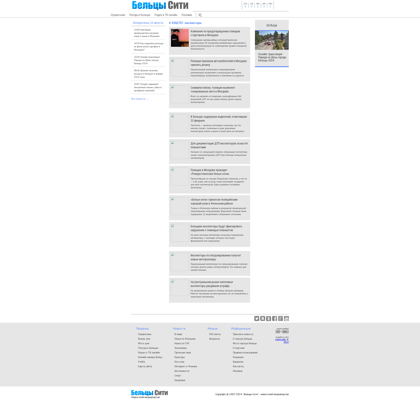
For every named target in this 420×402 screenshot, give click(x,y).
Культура (179, 357)
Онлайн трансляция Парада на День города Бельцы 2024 (272, 57)
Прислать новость (243, 334)
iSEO (286, 342)
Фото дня (143, 343)
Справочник (118, 15)
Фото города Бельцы (245, 343)
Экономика (180, 347)
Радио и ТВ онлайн (166, 15)
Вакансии (238, 361)
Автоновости (181, 370)
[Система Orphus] (282, 334)
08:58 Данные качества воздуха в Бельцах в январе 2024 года (148, 73)
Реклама (186, 15)
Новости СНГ (181, 343)
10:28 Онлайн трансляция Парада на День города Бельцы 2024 (147, 60)
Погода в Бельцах (139, 15)
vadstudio (280, 339)
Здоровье (179, 380)
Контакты (238, 366)
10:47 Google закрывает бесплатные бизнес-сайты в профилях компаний (148, 87)
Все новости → (140, 98)
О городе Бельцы (242, 338)
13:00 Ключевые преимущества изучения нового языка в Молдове (146, 33)
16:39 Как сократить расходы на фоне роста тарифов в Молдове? (148, 46)
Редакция (238, 357)
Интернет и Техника (185, 366)
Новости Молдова (185, 338)
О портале (239, 347)
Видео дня (144, 338)
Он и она (179, 361)
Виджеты (214, 338)
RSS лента (215, 334)
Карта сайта (145, 366)
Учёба (141, 361)
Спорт (177, 375)
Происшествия (182, 352)
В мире (178, 334)
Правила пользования (245, 352)
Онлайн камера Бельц (150, 357)
